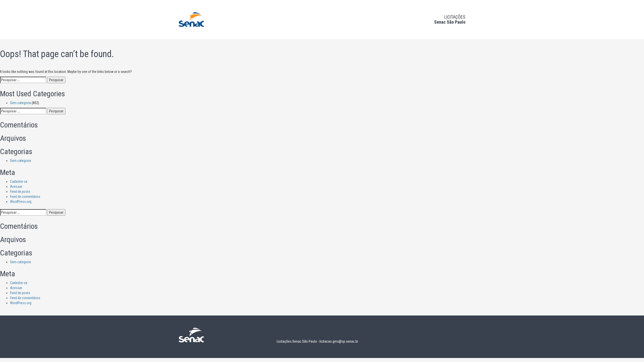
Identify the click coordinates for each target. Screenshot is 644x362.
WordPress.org (20, 202)
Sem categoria (20, 103)
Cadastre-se (18, 181)
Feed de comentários (25, 197)
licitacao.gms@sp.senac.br (338, 341)
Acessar (16, 187)
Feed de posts (20, 192)
